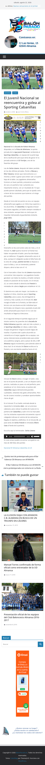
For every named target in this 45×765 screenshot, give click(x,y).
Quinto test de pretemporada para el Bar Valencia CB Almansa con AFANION (21, 458)
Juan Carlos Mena (23, 112)
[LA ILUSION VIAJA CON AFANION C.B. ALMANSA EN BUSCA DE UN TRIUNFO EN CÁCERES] (22, 481)
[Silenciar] (32, 436)
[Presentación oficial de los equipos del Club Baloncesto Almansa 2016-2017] (22, 584)
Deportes (7, 93)
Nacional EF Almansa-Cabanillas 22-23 (18, 448)
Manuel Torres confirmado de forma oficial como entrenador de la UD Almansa (22, 567)
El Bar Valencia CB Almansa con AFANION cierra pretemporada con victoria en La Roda (22, 466)
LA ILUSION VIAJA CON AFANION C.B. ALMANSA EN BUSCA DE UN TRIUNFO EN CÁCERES (20, 518)
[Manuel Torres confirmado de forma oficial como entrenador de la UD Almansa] (22, 535)
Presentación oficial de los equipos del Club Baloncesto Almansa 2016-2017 (21, 617)
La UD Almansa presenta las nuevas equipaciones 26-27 (26, 6)
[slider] (37, 436)
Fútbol (15, 93)
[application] (22, 436)
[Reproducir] (7, 436)
